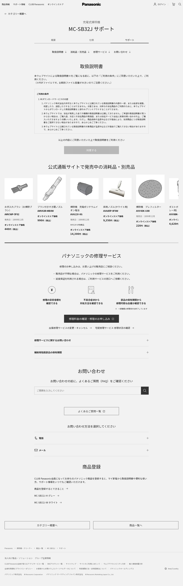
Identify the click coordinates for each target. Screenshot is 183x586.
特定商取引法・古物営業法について (93, 568)
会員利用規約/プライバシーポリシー (19, 568)
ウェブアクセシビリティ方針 (115, 564)
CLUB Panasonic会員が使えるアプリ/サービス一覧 (24, 564)
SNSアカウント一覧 (54, 564)
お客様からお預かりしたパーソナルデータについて (56, 568)
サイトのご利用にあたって (90, 564)
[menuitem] (6, 4)
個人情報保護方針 (136, 564)
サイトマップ (71, 564)
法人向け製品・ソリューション (19, 558)
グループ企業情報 (43, 558)
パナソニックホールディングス (122, 568)
